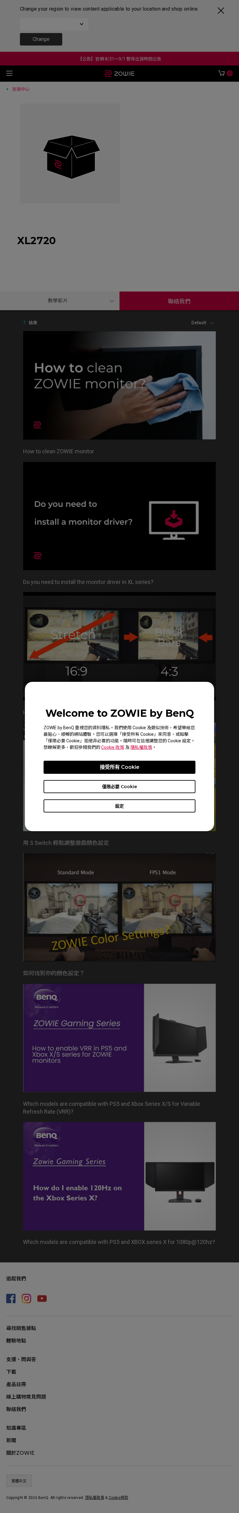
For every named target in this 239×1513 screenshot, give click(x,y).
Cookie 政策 (112, 747)
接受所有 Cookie (119, 767)
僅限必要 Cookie (119, 786)
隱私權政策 (141, 747)
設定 (119, 806)
